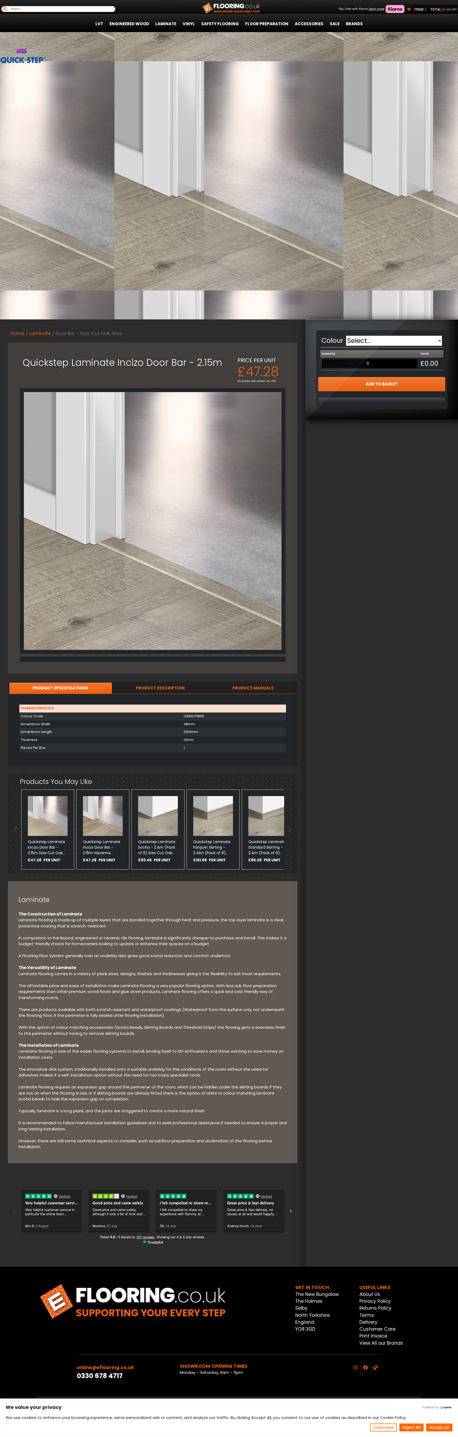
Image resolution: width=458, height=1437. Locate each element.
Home (17, 333)
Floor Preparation (266, 24)
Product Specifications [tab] (60, 688)
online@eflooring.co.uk (105, 1367)
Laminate (165, 24)
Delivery (368, 1322)
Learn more (376, 9)
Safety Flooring (220, 24)
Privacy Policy (375, 1301)
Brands (354, 24)
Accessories (309, 24)
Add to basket (382, 384)
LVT (99, 24)
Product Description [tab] (160, 688)
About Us (369, 1294)
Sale (335, 24)
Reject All (411, 1427)
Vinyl (189, 24)
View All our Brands (381, 1343)
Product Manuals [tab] (253, 688)
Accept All (439, 1427)
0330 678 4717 (100, 1375)
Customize (383, 1427)
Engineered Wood (129, 24)
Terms (366, 1315)
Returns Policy (375, 1308)
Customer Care (377, 1329)
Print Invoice (373, 1336)
